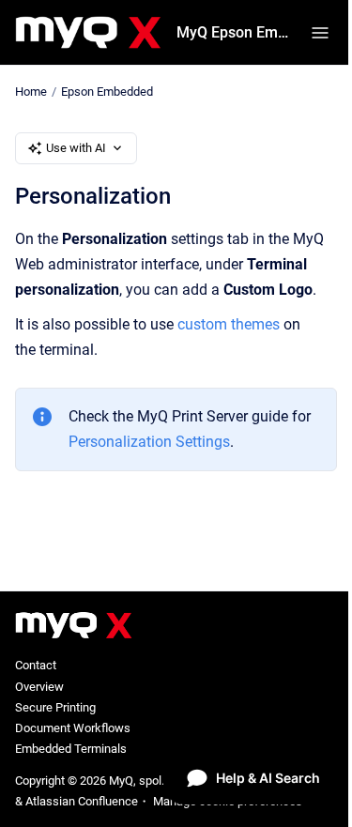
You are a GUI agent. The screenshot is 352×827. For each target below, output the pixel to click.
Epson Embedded (107, 91)
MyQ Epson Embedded (232, 32)
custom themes (228, 324)
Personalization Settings (149, 442)
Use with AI (76, 148)
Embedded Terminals (71, 749)
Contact (35, 665)
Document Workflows (72, 728)
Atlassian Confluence (81, 801)
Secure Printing (55, 707)
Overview (39, 687)
